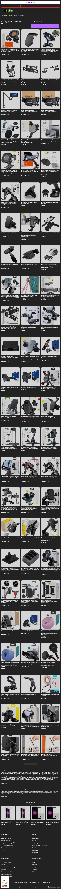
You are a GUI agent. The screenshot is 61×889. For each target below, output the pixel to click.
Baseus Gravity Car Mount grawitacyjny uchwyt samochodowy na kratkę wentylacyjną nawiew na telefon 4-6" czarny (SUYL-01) (29, 234)
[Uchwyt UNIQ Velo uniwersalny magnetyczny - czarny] (50, 837)
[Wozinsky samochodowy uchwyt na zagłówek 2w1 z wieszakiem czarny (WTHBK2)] (30, 69)
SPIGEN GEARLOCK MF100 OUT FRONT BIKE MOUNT (9, 265)
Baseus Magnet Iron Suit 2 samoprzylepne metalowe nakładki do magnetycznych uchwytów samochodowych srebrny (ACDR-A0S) (50, 172)
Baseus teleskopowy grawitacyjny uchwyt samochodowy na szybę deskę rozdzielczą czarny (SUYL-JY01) (50, 539)
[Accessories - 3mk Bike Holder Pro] (30, 376)
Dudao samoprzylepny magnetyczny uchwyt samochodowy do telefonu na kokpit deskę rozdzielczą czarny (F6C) (9, 172)
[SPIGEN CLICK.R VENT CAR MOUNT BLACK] (30, 254)
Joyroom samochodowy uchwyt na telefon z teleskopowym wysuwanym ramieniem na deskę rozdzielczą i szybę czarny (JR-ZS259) (50, 570)
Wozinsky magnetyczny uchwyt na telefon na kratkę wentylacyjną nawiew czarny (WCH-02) (30, 50)
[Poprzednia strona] (21, 857)
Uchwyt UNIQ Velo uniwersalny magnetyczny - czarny (47, 848)
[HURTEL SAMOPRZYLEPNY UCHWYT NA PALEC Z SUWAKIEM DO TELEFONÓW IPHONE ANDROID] (30, 744)
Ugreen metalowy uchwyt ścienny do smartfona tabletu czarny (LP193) (49, 140)
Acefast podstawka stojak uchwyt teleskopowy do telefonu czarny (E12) (9, 448)
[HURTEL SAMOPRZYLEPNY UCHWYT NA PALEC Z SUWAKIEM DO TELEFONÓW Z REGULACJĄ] (10, 774)
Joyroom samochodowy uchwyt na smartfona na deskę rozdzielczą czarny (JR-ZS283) (49, 327)
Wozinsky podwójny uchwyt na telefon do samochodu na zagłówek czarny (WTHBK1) (50, 81)
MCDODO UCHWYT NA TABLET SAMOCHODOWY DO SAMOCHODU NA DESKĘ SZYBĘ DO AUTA (29, 172)
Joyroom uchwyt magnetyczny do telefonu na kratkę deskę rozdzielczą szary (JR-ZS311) (10, 478)
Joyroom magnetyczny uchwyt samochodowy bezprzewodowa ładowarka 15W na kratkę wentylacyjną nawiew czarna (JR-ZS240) (30, 787)
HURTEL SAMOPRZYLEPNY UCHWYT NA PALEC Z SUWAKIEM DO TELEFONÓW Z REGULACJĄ (10, 786)
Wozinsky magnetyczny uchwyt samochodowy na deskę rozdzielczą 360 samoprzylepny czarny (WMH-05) (49, 50)
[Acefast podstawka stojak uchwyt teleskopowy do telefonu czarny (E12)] (10, 436)
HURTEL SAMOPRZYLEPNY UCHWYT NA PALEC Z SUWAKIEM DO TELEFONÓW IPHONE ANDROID (30, 756)
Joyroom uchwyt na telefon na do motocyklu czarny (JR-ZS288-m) (48, 388)
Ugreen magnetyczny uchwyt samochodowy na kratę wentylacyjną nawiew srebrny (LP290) (9, 141)
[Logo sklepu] (8, 10)
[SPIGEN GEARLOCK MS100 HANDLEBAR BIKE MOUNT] (50, 222)
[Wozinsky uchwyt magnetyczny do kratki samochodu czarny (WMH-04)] (30, 527)
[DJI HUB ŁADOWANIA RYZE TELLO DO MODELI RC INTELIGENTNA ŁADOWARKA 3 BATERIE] (30, 558)
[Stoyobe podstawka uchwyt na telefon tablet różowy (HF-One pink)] (30, 285)
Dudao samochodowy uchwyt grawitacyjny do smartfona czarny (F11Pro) (50, 296)
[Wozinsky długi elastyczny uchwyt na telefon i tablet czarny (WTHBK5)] (10, 100)
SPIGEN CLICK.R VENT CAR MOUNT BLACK (29, 265)
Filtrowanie (45, 26)
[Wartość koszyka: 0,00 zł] (53, 10)
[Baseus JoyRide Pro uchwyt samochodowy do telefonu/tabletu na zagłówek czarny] (50, 589)
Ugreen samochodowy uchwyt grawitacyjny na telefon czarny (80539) (29, 111)
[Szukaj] (49, 10)
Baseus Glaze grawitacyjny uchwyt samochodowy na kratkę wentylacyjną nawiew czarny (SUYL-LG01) (29, 508)
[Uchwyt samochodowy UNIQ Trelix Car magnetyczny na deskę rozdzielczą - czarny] (30, 837)
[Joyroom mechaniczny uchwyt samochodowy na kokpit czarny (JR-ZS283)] (30, 315)
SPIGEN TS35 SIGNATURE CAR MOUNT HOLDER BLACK (49, 203)
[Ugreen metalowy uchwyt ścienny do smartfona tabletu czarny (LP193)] (50, 129)
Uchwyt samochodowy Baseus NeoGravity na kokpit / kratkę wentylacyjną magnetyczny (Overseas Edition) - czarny (30, 725)
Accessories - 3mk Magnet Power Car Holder (49, 357)
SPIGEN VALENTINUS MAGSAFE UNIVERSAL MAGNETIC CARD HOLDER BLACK (9, 358)
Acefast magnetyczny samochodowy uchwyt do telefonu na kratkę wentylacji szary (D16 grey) (29, 601)
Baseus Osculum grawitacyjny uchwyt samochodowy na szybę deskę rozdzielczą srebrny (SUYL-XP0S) (50, 478)
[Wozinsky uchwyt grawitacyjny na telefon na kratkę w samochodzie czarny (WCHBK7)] (10, 69)
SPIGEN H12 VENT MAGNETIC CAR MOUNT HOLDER (8, 233)
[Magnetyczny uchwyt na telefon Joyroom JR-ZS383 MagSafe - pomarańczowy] (50, 684)
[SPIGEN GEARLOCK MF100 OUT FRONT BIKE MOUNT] (10, 254)
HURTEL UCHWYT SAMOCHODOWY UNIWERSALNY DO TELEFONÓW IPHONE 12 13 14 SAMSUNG (10, 569)
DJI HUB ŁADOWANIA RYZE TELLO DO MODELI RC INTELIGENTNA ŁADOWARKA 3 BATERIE (30, 569)
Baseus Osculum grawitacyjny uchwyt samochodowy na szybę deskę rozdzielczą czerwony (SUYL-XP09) (30, 478)
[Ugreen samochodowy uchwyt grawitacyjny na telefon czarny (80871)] (50, 100)
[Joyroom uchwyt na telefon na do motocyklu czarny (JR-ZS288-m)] (50, 376)
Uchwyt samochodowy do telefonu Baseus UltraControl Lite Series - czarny (10, 724)
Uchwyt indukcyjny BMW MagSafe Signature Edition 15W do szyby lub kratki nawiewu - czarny (50, 725)
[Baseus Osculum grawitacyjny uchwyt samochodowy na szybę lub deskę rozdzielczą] (10, 191)
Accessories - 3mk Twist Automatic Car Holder (9, 388)
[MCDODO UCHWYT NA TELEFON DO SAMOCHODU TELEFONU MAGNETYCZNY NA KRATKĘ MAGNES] (10, 38)
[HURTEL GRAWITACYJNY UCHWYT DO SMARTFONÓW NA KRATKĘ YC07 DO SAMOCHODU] (10, 589)
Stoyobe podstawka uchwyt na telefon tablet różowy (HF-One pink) (29, 296)
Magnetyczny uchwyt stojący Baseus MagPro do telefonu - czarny (49, 817)
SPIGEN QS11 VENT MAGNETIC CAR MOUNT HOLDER (29, 203)
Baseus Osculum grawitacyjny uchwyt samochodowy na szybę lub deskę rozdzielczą (9, 203)
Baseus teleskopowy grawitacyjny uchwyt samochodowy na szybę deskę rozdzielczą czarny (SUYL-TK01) (50, 508)
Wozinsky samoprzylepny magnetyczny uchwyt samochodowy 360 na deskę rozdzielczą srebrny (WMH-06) (49, 266)
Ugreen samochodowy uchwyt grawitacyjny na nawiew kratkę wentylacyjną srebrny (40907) (27, 141)
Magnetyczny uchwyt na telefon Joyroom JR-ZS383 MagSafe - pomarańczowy (50, 695)
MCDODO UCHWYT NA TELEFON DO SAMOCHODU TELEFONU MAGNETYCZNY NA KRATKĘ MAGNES (10, 50)
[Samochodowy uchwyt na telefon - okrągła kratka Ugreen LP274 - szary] (10, 620)
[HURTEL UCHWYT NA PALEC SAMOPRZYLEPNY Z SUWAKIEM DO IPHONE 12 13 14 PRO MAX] (50, 744)
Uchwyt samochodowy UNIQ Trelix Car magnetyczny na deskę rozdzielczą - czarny (30, 848)
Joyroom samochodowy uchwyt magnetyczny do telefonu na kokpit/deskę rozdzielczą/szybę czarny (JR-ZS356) (30, 818)
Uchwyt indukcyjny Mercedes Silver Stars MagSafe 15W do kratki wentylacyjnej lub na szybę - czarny (10, 756)
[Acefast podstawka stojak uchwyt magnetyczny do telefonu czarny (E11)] (30, 436)
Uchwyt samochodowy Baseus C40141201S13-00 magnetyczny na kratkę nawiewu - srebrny (10, 849)
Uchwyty (10, 15)
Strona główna (4, 15)
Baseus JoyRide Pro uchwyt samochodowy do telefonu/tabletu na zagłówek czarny (49, 601)
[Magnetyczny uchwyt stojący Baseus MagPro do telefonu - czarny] (50, 806)
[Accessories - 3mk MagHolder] (30, 620)
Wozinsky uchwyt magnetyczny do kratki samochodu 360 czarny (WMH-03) (10, 538)
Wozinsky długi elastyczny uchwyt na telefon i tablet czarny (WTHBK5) (9, 111)
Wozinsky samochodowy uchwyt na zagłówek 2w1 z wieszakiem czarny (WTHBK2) (29, 81)
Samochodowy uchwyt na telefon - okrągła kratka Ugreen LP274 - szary (10, 631)
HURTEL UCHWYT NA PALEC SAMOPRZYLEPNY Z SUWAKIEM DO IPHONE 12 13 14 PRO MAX (49, 756)
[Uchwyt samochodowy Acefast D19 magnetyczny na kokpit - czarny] (30, 684)
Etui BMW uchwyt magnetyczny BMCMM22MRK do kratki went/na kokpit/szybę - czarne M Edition (48, 664)
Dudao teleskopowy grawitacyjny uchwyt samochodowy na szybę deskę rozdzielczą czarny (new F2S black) (30, 418)
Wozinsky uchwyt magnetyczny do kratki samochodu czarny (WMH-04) (30, 538)
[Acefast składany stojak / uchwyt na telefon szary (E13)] (10, 406)
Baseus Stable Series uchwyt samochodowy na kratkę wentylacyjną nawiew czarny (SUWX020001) (49, 418)
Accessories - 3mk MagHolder (27, 630)
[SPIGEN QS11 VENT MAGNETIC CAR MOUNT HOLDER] (30, 191)
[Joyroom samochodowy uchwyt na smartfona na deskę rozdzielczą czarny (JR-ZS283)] (50, 315)
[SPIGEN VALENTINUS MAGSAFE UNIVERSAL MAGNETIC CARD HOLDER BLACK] (10, 346)
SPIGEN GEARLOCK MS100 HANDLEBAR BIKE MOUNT (50, 233)
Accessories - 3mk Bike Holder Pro (28, 387)
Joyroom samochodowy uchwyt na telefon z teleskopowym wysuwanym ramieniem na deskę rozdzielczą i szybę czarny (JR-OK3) (10, 296)
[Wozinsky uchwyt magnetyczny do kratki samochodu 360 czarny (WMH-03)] (10, 527)
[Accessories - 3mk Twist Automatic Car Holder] (10, 376)
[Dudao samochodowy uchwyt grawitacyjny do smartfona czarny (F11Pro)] (50, 285)
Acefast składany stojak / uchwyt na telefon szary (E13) (8, 417)
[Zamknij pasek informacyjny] (58, 6)
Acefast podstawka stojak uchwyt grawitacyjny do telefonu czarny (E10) (49, 448)
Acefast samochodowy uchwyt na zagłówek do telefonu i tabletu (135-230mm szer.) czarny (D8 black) (9, 327)
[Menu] (58, 10)
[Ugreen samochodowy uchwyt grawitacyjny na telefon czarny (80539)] (30, 100)
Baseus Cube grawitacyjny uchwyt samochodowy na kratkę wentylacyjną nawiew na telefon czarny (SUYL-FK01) (9, 508)
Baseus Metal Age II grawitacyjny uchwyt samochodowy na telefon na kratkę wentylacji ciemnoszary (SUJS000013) (30, 358)
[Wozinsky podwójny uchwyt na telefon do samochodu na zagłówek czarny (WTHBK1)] (50, 69)
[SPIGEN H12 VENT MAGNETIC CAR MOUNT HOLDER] (10, 222)
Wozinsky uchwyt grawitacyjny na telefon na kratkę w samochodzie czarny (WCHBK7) (10, 81)
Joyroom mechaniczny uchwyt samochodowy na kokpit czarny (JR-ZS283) (29, 327)
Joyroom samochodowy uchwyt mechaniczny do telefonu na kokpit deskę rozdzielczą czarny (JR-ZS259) (10, 818)
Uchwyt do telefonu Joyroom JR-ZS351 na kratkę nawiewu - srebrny (30, 663)
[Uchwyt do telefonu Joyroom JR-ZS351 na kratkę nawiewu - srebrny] (30, 652)
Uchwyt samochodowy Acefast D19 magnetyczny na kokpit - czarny (28, 695)
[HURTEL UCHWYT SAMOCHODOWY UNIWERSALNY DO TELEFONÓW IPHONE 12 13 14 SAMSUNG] (10, 558)
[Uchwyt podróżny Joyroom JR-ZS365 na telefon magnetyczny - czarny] (10, 684)
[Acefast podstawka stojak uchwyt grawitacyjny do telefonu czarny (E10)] (50, 436)
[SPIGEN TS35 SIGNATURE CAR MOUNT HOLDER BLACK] (50, 191)
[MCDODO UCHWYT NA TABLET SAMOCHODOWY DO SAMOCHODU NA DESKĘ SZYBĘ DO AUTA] (30, 160)
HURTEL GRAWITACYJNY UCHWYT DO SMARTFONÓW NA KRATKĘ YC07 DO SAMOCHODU (9, 601)
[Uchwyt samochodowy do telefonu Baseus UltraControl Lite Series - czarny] (10, 713)
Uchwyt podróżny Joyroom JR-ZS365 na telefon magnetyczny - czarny (10, 695)
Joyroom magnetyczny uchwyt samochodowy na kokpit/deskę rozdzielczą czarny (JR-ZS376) (50, 786)
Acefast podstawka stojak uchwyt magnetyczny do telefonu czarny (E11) (29, 448)
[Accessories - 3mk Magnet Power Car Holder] (50, 346)
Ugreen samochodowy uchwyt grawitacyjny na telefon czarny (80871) (49, 111)
